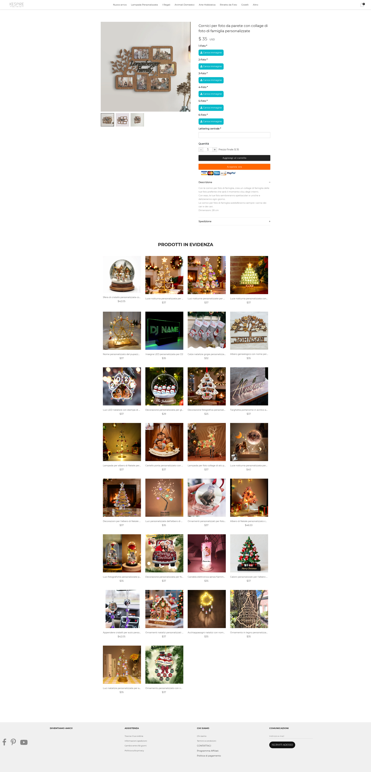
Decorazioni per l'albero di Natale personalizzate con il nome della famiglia (122, 521)
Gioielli (245, 4)
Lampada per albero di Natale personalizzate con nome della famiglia (122, 465)
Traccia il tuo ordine (134, 736)
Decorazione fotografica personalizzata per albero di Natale (207, 409)
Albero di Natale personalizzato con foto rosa (249, 521)
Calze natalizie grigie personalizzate (207, 354)
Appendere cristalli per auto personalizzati (122, 632)
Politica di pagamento (209, 755)
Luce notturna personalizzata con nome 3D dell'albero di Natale (249, 298)
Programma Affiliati (208, 750)
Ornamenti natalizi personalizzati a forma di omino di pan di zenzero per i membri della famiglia (164, 632)
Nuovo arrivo (120, 4)
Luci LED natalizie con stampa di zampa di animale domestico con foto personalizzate (122, 409)
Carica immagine (212, 52)
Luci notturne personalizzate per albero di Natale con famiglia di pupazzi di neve (207, 298)
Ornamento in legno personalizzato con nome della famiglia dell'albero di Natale (249, 632)
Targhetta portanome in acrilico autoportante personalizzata (249, 409)
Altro (255, 4)
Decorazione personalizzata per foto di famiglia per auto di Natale (164, 576)
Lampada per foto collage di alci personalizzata (207, 465)
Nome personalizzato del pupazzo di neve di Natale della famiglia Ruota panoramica (122, 354)
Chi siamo (201, 736)
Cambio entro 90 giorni (136, 745)
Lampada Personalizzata (144, 4)
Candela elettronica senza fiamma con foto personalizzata (207, 576)
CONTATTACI (204, 745)
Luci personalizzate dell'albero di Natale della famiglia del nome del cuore (164, 521)
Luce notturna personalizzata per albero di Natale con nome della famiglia (164, 298)
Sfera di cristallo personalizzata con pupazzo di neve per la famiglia (122, 297)
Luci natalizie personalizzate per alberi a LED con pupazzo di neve (122, 688)
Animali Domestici (184, 4)
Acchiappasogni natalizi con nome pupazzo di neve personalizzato (207, 632)
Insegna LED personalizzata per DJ (164, 354)
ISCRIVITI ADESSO (282, 744)
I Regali (166, 4)
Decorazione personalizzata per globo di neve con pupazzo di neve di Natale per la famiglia (164, 409)
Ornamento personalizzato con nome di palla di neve (164, 688)
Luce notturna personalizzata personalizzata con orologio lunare (249, 465)
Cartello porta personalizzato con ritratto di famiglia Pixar (164, 465)
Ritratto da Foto (228, 4)
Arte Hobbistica (207, 4)
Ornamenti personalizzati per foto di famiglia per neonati (207, 521)
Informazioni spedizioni (136, 741)
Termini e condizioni (206, 741)
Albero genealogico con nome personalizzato (249, 354)
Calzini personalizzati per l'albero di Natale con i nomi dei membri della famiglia (249, 576)
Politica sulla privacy (134, 750)
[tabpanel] (146, 67)
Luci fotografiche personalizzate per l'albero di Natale (122, 576)
